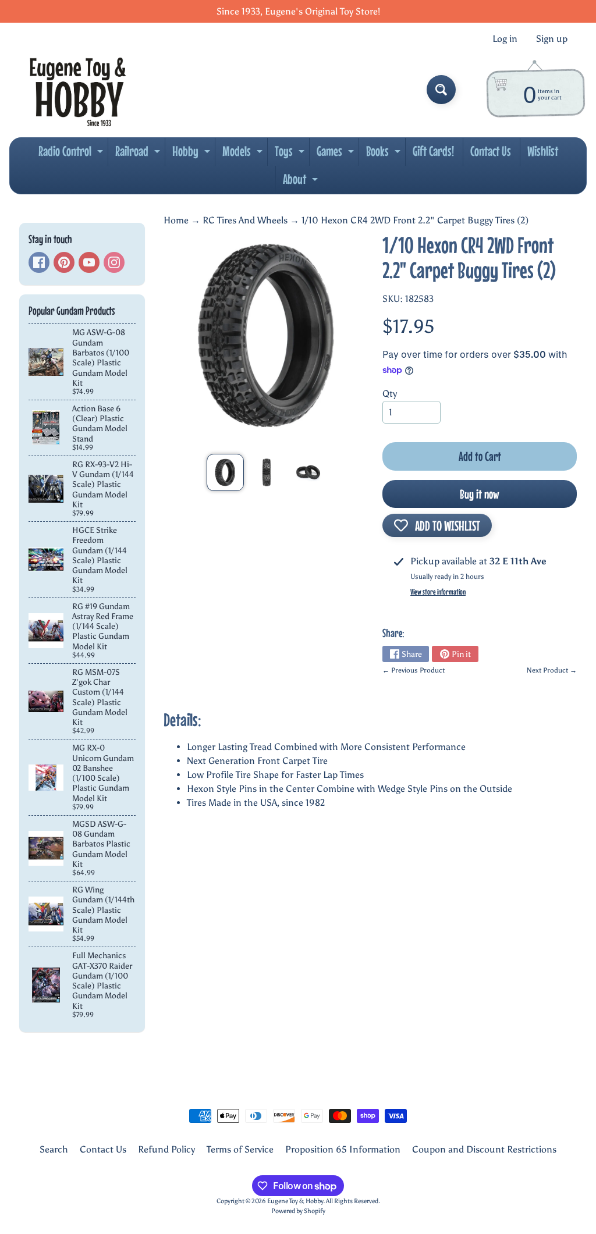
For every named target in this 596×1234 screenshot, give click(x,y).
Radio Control (72, 154)
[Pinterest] (64, 262)
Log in (504, 39)
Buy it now (479, 494)
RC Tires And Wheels (245, 220)
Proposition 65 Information (342, 1149)
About (302, 182)
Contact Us (490, 151)
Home (176, 220)
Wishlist (542, 151)
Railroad (139, 154)
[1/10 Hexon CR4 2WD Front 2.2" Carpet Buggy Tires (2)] (225, 472)
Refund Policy (166, 1149)
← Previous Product (413, 670)
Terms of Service (240, 1149)
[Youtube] (89, 262)
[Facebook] (39, 262)
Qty (389, 393)
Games (337, 154)
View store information (438, 591)
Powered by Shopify (298, 1211)
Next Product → (552, 670)
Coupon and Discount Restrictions (484, 1149)
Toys (291, 154)
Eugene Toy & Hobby (295, 1201)
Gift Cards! (433, 151)
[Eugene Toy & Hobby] (77, 89)
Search (54, 1149)
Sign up (551, 39)
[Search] (441, 89)
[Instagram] (114, 262)
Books (384, 154)
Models (243, 154)
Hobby (192, 154)
